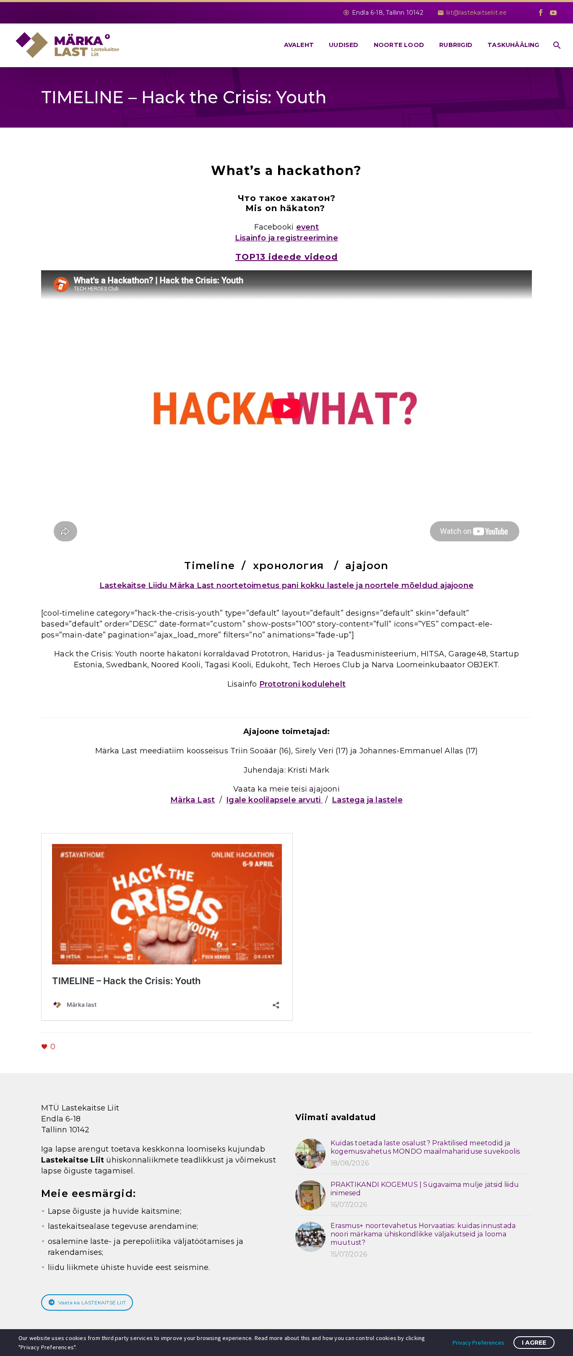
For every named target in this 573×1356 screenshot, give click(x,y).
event (307, 227)
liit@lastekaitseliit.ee (476, 12)
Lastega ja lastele (367, 800)
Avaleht (299, 45)
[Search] (556, 45)
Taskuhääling (513, 45)
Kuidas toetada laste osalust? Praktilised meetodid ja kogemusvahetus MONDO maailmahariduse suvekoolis (425, 1147)
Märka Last (192, 800)
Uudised (343, 45)
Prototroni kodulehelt (302, 684)
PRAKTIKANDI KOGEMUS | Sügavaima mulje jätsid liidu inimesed (425, 1189)
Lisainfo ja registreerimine (286, 238)
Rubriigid (455, 45)
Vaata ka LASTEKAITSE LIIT (92, 1302)
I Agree (534, 1342)
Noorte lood (399, 45)
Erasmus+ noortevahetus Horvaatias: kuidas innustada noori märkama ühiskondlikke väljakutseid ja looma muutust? (423, 1234)
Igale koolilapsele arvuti (274, 800)
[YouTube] (553, 12)
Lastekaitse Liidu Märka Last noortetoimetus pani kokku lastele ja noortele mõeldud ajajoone (286, 585)
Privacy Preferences (478, 1342)
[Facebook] (540, 12)
